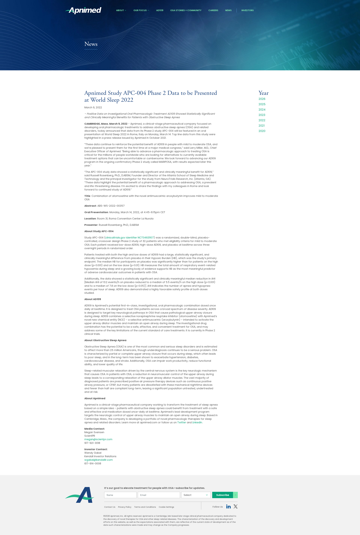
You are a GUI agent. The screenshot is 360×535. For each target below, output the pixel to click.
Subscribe (222, 495)
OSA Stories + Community (185, 10)
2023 (262, 115)
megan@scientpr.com (98, 439)
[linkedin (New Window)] (228, 506)
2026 (262, 99)
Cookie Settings (166, 507)
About (120, 10)
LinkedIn (197, 422)
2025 (262, 104)
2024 (262, 110)
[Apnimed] (83, 10)
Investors (247, 10)
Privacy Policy (124, 507)
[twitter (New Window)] (236, 506)
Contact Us (109, 507)
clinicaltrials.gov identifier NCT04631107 (129, 237)
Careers (213, 10)
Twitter (181, 422)
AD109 (159, 10)
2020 (262, 131)
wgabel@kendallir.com (98, 460)
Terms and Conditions (145, 507)
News (228, 10)
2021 (262, 126)
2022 (262, 120)
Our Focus (140, 10)
